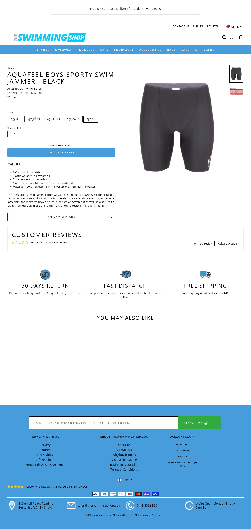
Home (10, 67)
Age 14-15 (73, 119)
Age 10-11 (33, 119)
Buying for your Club (124, 465)
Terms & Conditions (124, 470)
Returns (45, 450)
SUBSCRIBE (192, 422)
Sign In (198, 26)
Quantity (14, 128)
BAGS (171, 50)
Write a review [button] (203, 243)
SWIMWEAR (64, 50)
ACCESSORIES (150, 50)
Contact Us (181, 26)
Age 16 (91, 119)
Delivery (45, 445)
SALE (186, 50)
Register (213, 26)
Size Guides (45, 455)
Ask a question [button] (227, 243)
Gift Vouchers (44, 460)
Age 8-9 (15, 119)
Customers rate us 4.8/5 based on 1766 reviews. (57, 486)
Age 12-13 (53, 119)
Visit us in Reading (124, 460)
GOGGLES (87, 50)
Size (10, 112)
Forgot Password (182, 450)
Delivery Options (61, 217)
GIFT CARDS (205, 50)
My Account (182, 444)
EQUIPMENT (124, 50)
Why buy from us (124, 455)
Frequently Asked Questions (45, 465)
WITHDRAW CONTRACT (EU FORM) (182, 464)
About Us (124, 445)
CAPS (104, 50)
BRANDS (43, 50)
